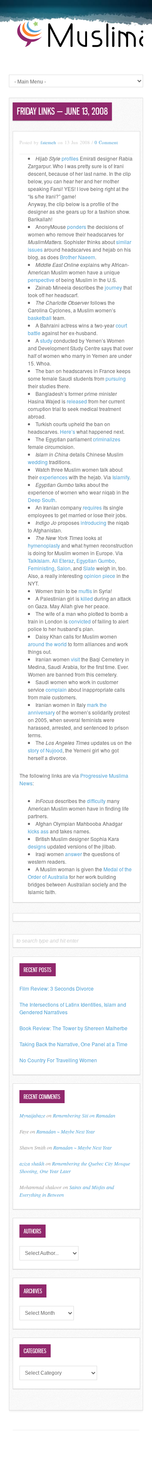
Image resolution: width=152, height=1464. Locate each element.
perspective (41, 279)
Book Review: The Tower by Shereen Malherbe (73, 1028)
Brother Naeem (77, 257)
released (77, 401)
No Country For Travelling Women (58, 1060)
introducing (93, 522)
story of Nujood (45, 750)
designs (37, 846)
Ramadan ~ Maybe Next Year (65, 1131)
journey (113, 287)
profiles (70, 158)
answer (73, 853)
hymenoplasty (44, 545)
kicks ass (38, 831)
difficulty (96, 800)
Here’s (68, 431)
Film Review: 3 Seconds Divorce (56, 988)
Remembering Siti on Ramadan (84, 1115)
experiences (53, 477)
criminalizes (106, 439)
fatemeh (48, 142)
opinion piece (99, 575)
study (46, 340)
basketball (40, 317)
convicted (80, 621)
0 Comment (106, 142)
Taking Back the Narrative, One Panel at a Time (73, 1044)
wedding (38, 461)
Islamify (120, 477)
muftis (85, 590)
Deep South (41, 499)
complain (56, 689)
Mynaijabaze (32, 1115)
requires (92, 507)
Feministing (41, 568)
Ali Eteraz (63, 560)
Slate (89, 568)
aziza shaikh (31, 1163)
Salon (64, 568)
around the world (47, 643)
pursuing (116, 378)
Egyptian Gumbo (95, 560)
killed (87, 598)
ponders (76, 226)
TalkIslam (38, 560)
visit (75, 659)
